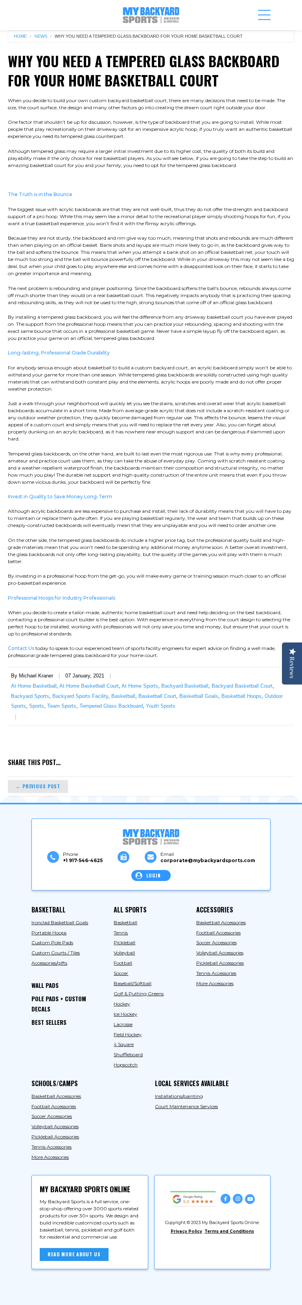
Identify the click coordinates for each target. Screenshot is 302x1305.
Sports (36, 706)
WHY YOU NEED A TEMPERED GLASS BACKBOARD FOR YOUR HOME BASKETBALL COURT (149, 36)
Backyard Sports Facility (80, 696)
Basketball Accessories (221, 922)
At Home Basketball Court (89, 686)
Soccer (121, 973)
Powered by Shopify (165, 1293)
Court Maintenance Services (186, 1106)
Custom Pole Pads (52, 942)
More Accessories (215, 983)
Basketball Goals (198, 696)
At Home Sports (140, 686)
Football (123, 963)
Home (20, 36)
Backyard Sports (30, 696)
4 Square (124, 1044)
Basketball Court (157, 696)
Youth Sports (160, 706)
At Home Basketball (34, 686)
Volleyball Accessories (219, 953)
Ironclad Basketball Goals (59, 922)
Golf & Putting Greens (139, 994)
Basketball (123, 696)
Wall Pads (45, 985)
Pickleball (124, 942)
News (41, 36)
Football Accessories (218, 933)
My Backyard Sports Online (99, 1293)
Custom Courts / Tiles (55, 953)
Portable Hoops (48, 933)
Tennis (121, 933)
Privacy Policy (186, 1231)
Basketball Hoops (241, 696)
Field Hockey (128, 1034)
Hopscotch (126, 1065)
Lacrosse (123, 1024)
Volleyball (124, 953)
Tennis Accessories (216, 973)
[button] (264, 15)
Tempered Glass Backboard (111, 706)
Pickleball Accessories (220, 963)
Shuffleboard (128, 1054)
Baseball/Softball (132, 983)
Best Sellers (48, 1022)
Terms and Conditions (229, 1231)
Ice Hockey (125, 1014)
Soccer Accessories (216, 942)
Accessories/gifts (49, 963)
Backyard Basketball (184, 686)
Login (153, 875)
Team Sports (61, 706)
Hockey (122, 1004)
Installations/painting (179, 1096)
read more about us (74, 1254)
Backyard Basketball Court (242, 686)
